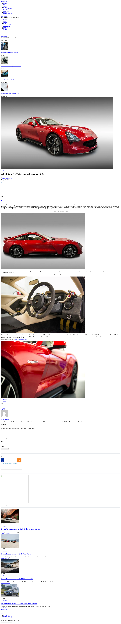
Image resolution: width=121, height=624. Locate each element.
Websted (2, 446)
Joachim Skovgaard (5, 419)
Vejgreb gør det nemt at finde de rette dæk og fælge (9, 52)
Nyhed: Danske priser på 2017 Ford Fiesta (16, 554)
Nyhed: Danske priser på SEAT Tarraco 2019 (17, 579)
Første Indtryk (6, 9)
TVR (4, 401)
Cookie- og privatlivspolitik (9, 617)
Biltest (4, 4)
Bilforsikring (9, 8)
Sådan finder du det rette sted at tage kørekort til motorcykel (11, 66)
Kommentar (4, 438)
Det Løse (5, 12)
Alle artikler (6, 615)
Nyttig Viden (6, 11)
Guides (5, 7)
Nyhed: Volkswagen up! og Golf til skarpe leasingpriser (20, 529)
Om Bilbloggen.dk (7, 13)
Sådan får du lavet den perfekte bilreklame (8, 79)
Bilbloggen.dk (4, 1)
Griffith (5, 399)
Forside (5, 3)
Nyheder (5, 6)
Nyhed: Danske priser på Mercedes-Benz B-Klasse (19, 604)
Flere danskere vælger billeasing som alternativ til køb (10, 93)
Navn (2, 441)
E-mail (2, 443)
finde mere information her (21, 339)
